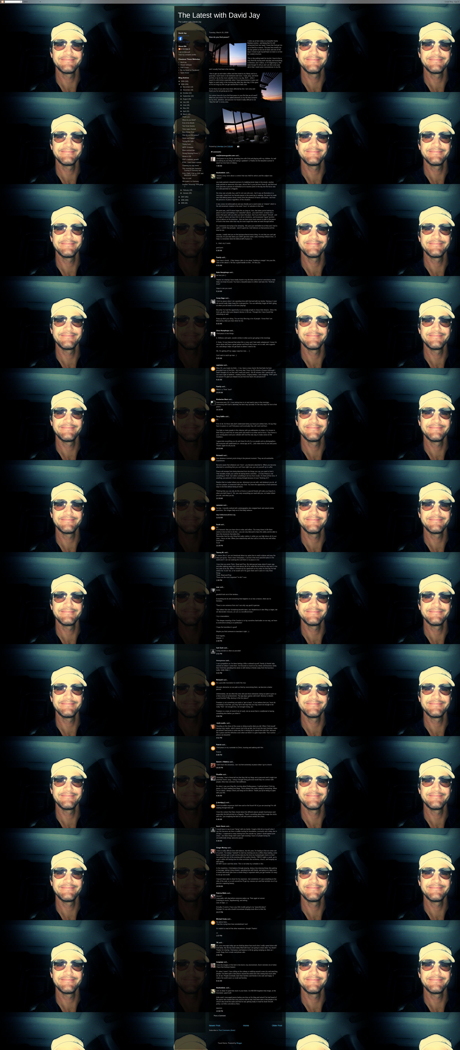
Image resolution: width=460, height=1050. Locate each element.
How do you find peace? (190, 135)
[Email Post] (238, 146)
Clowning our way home (190, 165)
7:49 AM (219, 166)
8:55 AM (219, 265)
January (186, 193)
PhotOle (219, 774)
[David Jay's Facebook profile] (180, 40)
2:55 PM (219, 955)
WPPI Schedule (187, 147)
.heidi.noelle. (221, 723)
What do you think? (189, 120)
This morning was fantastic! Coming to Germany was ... (192, 169)
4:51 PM (219, 738)
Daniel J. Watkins (222, 762)
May (184, 108)
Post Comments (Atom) (227, 1030)
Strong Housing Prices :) (190, 153)
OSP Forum (184, 67)
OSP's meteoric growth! (190, 159)
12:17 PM (219, 912)
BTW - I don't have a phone (191, 162)
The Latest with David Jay (219, 15)
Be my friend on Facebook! (189, 70)
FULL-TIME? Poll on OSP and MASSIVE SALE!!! (192, 174)
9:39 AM (219, 841)
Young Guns (186, 144)
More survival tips (188, 150)
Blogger (239, 1043)
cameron (219, 505)
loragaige (219, 962)
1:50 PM (219, 580)
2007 (183, 197)
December (186, 87)
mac (217, 587)
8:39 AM (219, 250)
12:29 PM (219, 546)
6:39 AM (219, 819)
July (184, 102)
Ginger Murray (221, 848)
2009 (183, 81)
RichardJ (219, 455)
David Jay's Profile (183, 36)
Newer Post (214, 1025)
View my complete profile (187, 55)
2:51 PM (219, 654)
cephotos (219, 365)
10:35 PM (219, 768)
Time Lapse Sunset (189, 129)
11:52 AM (219, 518)
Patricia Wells (221, 893)
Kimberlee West (222, 399)
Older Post (277, 1025)
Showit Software (186, 65)
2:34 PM (219, 641)
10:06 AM (219, 392)
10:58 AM (219, 886)
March (185, 114)
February (186, 190)
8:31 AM (219, 981)
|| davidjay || (220, 802)
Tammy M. (220, 552)
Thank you (186, 117)
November (186, 90)
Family (218, 257)
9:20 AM (219, 358)
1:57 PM (219, 936)
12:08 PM (219, 1011)
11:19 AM (219, 498)
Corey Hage (220, 298)
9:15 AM (219, 324)
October (186, 93)
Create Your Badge (184, 42)
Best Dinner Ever (188, 132)
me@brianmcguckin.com (225, 155)
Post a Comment (220, 1016)
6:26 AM (219, 796)
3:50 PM (219, 716)
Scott (218, 524)
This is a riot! (186, 178)
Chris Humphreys (222, 331)
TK (217, 942)
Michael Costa (221, 919)
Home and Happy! (188, 138)
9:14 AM (219, 291)
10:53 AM (219, 448)
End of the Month (188, 123)
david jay (183, 62)
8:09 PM (219, 755)
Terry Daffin (220, 416)
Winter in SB (186, 156)
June (185, 105)
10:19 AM (219, 410)
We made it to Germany (190, 181)
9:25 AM (219, 380)
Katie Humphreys (222, 272)
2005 (183, 203)
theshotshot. (220, 173)
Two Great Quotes (188, 126)
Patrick (218, 745)
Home (246, 1025)
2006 (183, 200)
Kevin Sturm (220, 826)
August (185, 99)
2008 (183, 84)
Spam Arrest (184, 73)
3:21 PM (219, 673)
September (187, 96)
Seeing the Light (188, 141)
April (185, 111)
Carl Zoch (219, 648)
